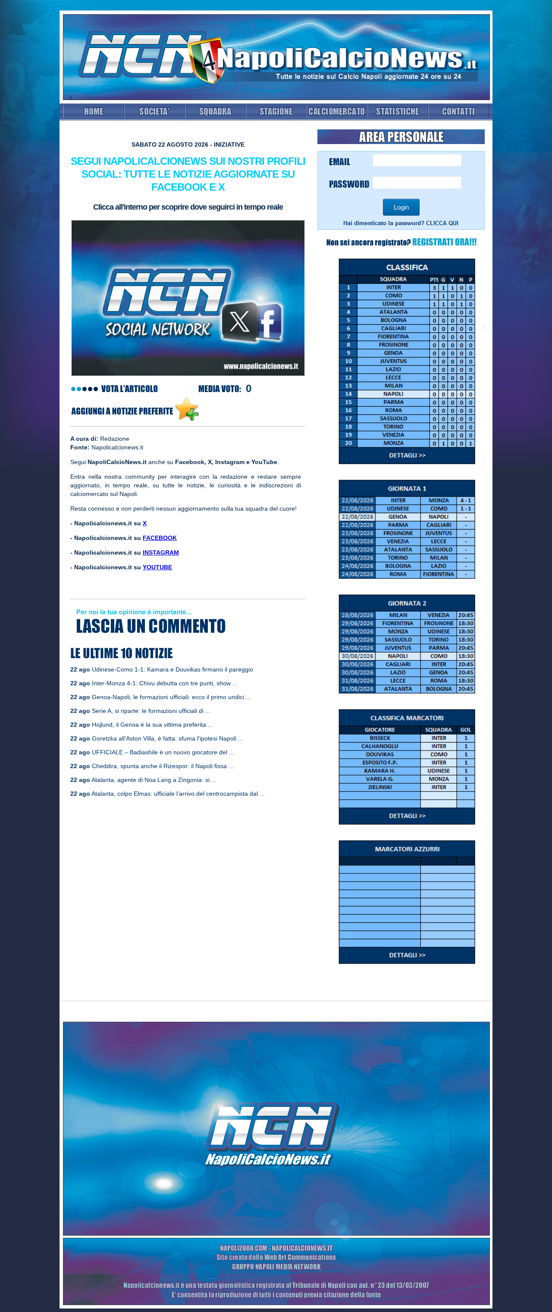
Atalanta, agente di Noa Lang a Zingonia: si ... (153, 779)
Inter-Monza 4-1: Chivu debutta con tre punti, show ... (165, 683)
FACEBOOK (160, 537)
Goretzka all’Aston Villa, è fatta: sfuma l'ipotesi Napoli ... (167, 738)
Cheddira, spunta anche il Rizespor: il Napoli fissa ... (163, 766)
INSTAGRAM (161, 552)
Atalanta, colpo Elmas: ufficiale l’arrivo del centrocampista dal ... (178, 793)
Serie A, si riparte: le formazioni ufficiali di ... (151, 710)
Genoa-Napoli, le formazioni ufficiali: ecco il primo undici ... (171, 697)
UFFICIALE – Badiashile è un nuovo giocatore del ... (163, 752)
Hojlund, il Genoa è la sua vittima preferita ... (152, 724)
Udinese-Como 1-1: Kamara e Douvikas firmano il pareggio (172, 669)
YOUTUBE (157, 567)
